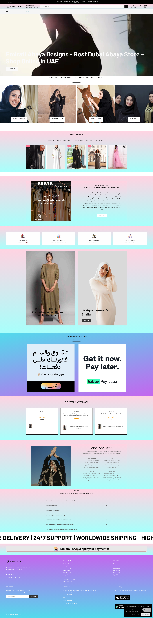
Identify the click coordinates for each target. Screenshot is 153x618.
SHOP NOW (12, 68)
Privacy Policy (66, 566)
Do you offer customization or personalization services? (60, 500)
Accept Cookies (145, 614)
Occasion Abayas (117, 566)
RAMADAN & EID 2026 (54, 140)
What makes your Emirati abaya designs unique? (58, 519)
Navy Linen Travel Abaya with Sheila (77, 429)
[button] (145, 6)
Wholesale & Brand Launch (69, 579)
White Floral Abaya (56, 153)
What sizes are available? (52, 505)
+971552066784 (68, 594)
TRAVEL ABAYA (79, 140)
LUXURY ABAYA (100, 140)
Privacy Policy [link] (135, 614)
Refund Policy (66, 570)
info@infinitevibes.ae (70, 597)
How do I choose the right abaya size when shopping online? (61, 529)
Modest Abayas (116, 568)
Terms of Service (67, 568)
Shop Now (48, 320)
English (10, 2)
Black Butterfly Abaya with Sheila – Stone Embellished (113, 427)
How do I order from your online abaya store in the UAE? (60, 524)
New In (115, 563)
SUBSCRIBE (33, 596)
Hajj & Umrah (116, 570)
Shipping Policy (67, 572)
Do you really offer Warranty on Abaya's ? (56, 515)
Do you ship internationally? (53, 510)
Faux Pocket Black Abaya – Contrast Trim (44, 426)
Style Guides (116, 575)
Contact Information (68, 563)
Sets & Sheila (116, 572)
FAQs (64, 577)
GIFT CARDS (89, 140)
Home (27, 12)
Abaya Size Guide (67, 575)
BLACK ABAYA (67, 140)
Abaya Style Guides (67, 581)
